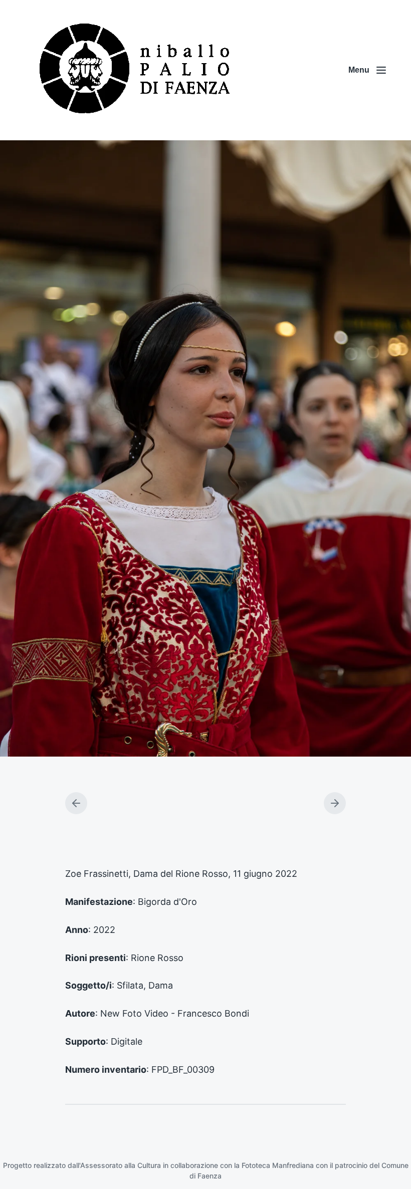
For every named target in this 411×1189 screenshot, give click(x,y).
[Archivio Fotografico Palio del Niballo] (135, 70)
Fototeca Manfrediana (278, 1165)
